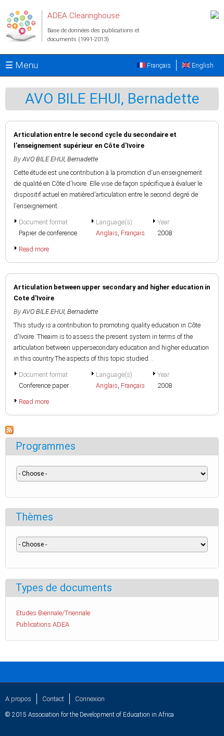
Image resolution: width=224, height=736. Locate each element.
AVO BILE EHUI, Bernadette (60, 159)
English (202, 65)
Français (158, 65)
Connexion (90, 699)
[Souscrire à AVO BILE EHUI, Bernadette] (9, 432)
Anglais (107, 233)
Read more (34, 249)
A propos (18, 699)
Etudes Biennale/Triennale (53, 613)
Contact (53, 699)
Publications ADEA (42, 624)
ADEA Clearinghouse (83, 15)
